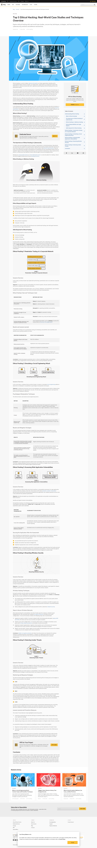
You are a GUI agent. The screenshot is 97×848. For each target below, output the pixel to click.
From (75, 104)
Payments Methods (53, 825)
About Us (33, 822)
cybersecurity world (33, 83)
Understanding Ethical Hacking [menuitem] (72, 113)
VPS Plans (54, 745)
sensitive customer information (49, 490)
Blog (14, 9)
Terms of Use (15, 844)
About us (26, 1)
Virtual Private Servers (17, 822)
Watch (55, 136)
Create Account (71, 822)
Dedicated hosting (13, 1)
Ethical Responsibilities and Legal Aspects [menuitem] (73, 125)
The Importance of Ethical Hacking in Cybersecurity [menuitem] (74, 119)
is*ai (31, 4)
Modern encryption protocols (24, 633)
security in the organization (46, 322)
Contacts (33, 827)
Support (51, 823)
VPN (18, 1)
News (9, 4)
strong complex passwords (26, 623)
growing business (35, 156)
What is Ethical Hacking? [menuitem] (71, 116)
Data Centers (33, 823)
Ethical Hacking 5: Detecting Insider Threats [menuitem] (73, 145)
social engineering (51, 384)
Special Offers (15, 829)
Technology (25, 4)
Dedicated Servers (16, 823)
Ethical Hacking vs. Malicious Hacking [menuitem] (74, 122)
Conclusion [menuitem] (67, 148)
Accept (72, 842)
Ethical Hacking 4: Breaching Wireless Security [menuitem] (73, 142)
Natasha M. (15, 29)
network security (51, 606)
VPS (7, 1)
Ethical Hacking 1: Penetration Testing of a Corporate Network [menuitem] (73, 131)
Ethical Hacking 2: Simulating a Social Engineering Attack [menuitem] (73, 134)
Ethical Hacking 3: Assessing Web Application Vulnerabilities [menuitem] (72, 138)
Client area (93, 1)
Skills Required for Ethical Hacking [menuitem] (73, 128)
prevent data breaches (49, 148)
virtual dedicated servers (35, 154)
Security (17, 9)
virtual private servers (23, 154)
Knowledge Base (52, 822)
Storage (22, 1)
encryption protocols (38, 614)
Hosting (18, 4)
